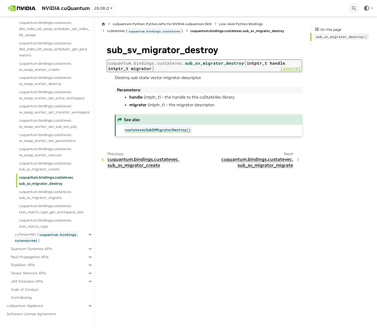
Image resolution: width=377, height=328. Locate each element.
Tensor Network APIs (28, 273)
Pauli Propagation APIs (29, 257)
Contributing (21, 297)
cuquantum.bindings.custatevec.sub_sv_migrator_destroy (46, 180)
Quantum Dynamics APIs (31, 248)
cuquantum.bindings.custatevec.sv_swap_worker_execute (45, 152)
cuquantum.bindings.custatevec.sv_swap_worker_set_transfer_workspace (54, 109)
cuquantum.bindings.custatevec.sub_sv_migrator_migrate (45, 194)
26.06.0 (101, 8)
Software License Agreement (31, 314)
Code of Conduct (25, 289)
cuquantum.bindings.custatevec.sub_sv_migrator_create (45, 166)
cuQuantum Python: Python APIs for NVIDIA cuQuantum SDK (162, 24)
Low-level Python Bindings (241, 24)
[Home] (103, 24)
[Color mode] (368, 8)
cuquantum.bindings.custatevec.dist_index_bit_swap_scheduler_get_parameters (53, 49)
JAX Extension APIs (27, 281)
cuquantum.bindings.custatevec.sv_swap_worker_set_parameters (47, 137)
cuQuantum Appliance (25, 305)
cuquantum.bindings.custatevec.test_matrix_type (45, 223)
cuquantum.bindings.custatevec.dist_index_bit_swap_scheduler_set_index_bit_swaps (54, 28)
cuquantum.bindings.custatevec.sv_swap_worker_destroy (45, 80)
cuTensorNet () (46, 237)
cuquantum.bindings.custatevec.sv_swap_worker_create (45, 66)
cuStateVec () (145, 31)
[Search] (354, 8)
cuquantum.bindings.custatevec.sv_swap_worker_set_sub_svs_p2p (48, 123)
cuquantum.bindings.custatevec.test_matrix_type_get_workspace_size (51, 209)
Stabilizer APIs (23, 265)
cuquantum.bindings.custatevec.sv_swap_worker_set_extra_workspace (52, 95)
